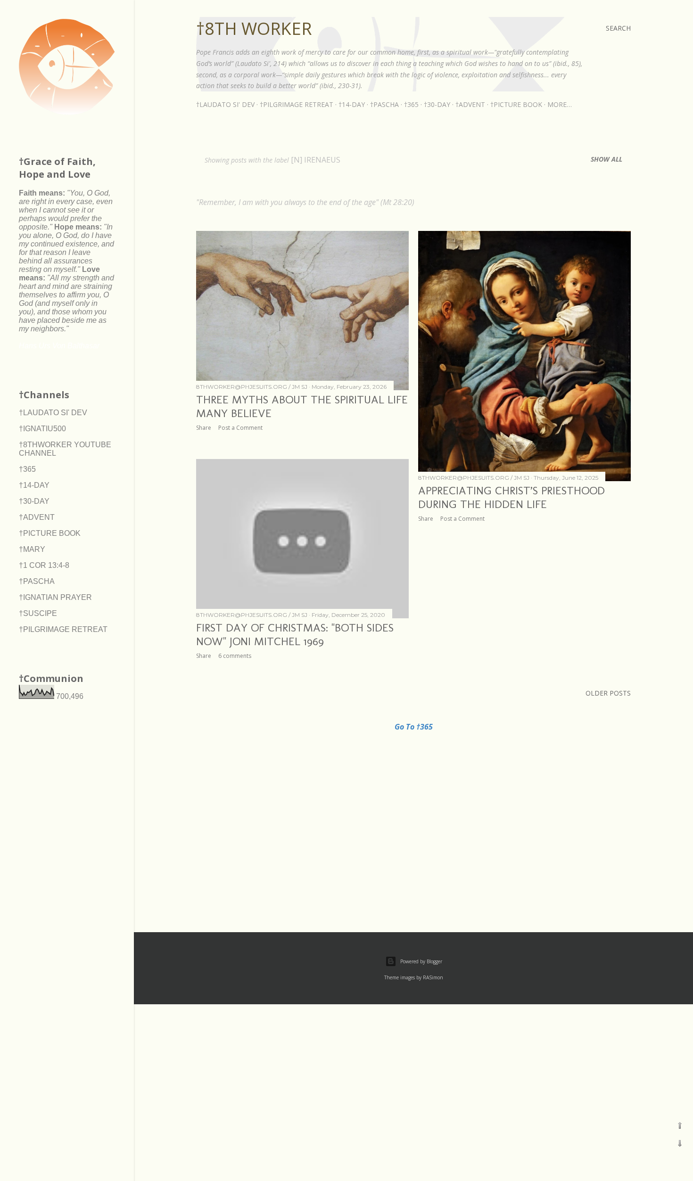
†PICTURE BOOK (516, 104)
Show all (606, 159)
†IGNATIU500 (42, 429)
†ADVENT (470, 104)
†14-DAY (351, 104)
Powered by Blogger (421, 961)
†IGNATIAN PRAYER (55, 597)
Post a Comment (240, 428)
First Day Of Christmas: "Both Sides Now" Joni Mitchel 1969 (295, 634)
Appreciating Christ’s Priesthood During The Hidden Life (511, 497)
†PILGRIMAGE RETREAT (296, 104)
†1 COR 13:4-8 (44, 565)
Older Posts (608, 693)
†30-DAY (437, 104)
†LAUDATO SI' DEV (225, 104)
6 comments (234, 656)
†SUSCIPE (38, 613)
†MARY (32, 549)
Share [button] (203, 428)
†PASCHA (384, 104)
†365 (411, 104)
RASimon (433, 977)
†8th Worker (254, 28)
